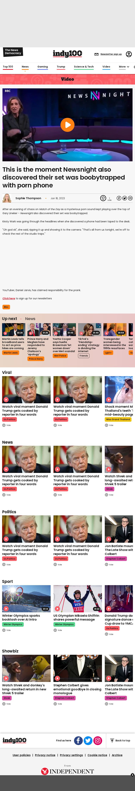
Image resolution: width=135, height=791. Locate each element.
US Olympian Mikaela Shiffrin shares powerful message (76, 617)
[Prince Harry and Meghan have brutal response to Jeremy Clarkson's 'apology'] (39, 329)
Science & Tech (84, 66)
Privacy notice (45, 755)
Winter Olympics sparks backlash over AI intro (21, 617)
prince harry (36, 358)
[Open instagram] (97, 740)
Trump (61, 66)
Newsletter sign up (111, 54)
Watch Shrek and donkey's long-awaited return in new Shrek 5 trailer (24, 689)
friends (84, 355)
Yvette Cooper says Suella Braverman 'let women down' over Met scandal (64, 345)
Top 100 (8, 66)
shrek (109, 488)
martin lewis (11, 352)
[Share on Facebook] (119, 198)
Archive (117, 755)
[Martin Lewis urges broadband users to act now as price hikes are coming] (13, 329)
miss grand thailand (118, 419)
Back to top (122, 740)
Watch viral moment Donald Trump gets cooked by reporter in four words (25, 410)
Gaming (42, 66)
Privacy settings (71, 755)
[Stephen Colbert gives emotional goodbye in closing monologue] (77, 668)
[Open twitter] (88, 740)
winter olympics (13, 624)
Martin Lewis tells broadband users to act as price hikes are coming (13, 343)
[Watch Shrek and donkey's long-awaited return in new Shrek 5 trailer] (26, 668)
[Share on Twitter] (124, 198)
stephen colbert (115, 558)
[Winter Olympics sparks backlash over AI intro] (26, 598)
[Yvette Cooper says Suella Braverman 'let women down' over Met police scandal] (64, 329)
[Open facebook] (78, 740)
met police (60, 355)
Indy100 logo (67, 54)
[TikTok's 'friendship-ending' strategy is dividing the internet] (89, 329)
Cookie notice (97, 755)
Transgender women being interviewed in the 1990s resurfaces (114, 343)
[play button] (67, 124)
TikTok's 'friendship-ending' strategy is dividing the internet (88, 345)
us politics (9, 419)
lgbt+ (108, 352)
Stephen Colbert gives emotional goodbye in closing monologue (77, 689)
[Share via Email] (130, 198)
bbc (6, 306)
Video (106, 66)
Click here (8, 298)
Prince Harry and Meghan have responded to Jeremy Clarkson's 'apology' (37, 346)
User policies (22, 755)
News (25, 66)
